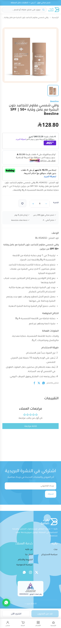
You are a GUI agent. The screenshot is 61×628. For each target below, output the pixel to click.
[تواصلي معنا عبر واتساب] (6, 602)
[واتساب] (24, 572)
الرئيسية (55, 17)
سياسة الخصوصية (24, 565)
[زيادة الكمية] (33, 203)
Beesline (54, 101)
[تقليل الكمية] (46, 203)
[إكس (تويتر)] (36, 572)
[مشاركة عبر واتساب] (43, 383)
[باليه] (53, 9)
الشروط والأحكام (25, 559)
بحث (55, 549)
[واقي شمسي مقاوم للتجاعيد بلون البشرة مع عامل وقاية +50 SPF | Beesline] (53, 90)
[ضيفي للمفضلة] (22, 203)
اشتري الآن (16, 613)
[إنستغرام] (30, 572)
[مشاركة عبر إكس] (38, 383)
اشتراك (51, 494)
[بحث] (43, 9)
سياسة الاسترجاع (49, 554)
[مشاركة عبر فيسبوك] (34, 383)
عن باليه (29, 549)
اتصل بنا (29, 554)
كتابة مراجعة (30, 426)
